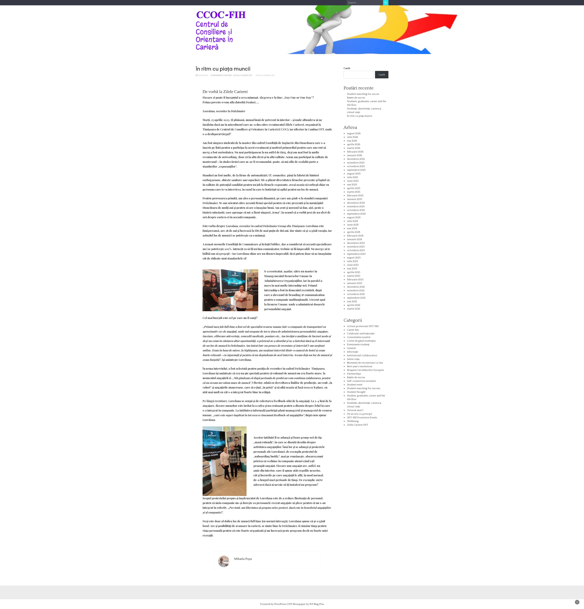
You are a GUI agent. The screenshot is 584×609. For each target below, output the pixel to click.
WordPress (280, 604)
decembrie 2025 (356, 159)
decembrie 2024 (356, 202)
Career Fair (353, 330)
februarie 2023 (355, 279)
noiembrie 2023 (356, 246)
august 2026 (354, 133)
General (351, 348)
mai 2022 (352, 301)
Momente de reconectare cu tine (365, 362)
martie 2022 (353, 308)
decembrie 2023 (356, 243)
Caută (347, 68)
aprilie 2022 (353, 305)
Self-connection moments (361, 381)
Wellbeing (353, 421)
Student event (354, 384)
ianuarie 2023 (354, 283)
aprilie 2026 (353, 144)
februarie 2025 (355, 195)
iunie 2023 (353, 265)
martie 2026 (353, 148)
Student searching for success (363, 388)
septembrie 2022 (356, 297)
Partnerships (354, 373)
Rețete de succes (356, 97)
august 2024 (353, 217)
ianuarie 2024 (354, 239)
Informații (352, 351)
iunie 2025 (353, 181)
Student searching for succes (363, 94)
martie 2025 (353, 192)
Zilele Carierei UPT (242, 75)
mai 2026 (352, 140)
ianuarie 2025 (354, 199)
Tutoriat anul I (355, 410)
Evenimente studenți (221, 75)
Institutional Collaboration (362, 355)
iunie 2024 (352, 224)
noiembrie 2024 (355, 206)
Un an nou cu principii (359, 414)
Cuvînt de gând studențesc (361, 341)
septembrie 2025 (356, 170)
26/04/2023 (203, 75)
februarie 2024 (355, 235)
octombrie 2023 (356, 250)
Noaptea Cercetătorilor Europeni (365, 370)
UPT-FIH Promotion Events (362, 417)
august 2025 (354, 173)
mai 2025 (352, 184)
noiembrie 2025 (356, 162)
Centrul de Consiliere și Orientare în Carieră (214, 36)
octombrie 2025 (356, 166)
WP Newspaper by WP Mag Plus (306, 604)
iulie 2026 (352, 137)
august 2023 (354, 257)
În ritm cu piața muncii (359, 116)
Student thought (356, 392)
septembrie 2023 (356, 254)
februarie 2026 (355, 151)
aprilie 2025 (353, 188)
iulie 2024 (352, 221)
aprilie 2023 (353, 272)
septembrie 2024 (356, 213)
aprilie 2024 (353, 232)
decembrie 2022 (356, 286)
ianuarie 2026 (354, 155)
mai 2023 (352, 268)
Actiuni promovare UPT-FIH (363, 326)
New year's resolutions (359, 366)
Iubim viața (353, 359)
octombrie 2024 (356, 210)
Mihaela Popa (243, 559)
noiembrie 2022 (355, 290)
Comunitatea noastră (358, 337)
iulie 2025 (352, 177)
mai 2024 (352, 228)
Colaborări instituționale (360, 333)
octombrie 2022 (356, 294)
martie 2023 (353, 276)
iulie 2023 (352, 261)
